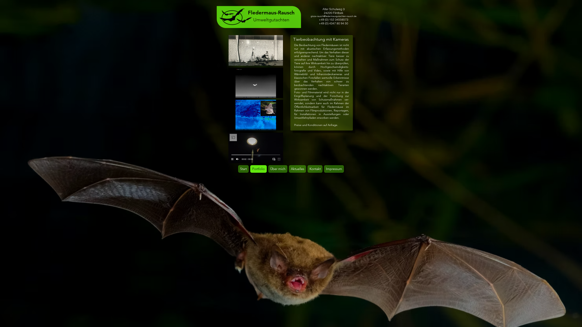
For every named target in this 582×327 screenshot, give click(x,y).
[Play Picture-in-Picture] (274, 62)
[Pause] (232, 62)
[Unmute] (237, 62)
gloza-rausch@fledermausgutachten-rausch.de (333, 16)
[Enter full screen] (279, 62)
